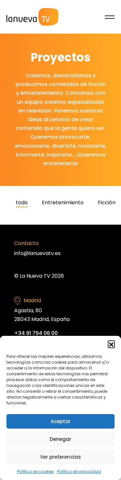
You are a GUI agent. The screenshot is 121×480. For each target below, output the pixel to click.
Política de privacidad (79, 471)
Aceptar (61, 421)
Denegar (60, 439)
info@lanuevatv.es (37, 253)
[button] (111, 344)
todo (22, 202)
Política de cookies (35, 471)
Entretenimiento (63, 202)
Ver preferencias (60, 456)
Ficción (107, 202)
